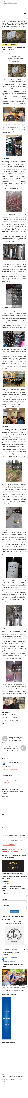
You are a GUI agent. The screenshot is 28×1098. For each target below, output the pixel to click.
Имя (3, 814)
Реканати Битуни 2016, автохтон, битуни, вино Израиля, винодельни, (12, 780)
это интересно (14, 44)
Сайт (3, 827)
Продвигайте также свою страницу (8, 961)
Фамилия (4, 899)
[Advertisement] (14, 12)
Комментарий (5, 796)
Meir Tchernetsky (15, 52)
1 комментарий (6, 54)
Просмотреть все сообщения (10, 769)
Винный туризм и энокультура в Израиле (9, 957)
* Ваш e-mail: (5, 905)
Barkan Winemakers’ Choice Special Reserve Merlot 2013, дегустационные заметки (12, 739)
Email (3, 821)
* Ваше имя (5, 893)
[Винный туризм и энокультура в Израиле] (3, 959)
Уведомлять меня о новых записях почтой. (12, 840)
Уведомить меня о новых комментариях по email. (14, 835)
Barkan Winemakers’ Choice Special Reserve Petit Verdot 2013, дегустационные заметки (14, 749)
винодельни (5, 44)
